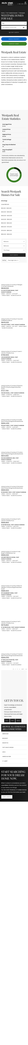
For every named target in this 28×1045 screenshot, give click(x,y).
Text (12, 720)
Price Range (6, 250)
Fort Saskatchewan (7, 747)
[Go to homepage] (9, 4)
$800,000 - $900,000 (6, 234)
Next (23, 669)
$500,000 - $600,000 (6, 223)
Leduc (4, 752)
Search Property (14, 39)
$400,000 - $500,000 (6, 219)
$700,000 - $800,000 (6, 230)
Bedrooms (6, 241)
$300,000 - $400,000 (6, 215)
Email (18, 720)
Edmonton (5, 743)
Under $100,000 (5, 204)
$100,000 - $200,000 (6, 208)
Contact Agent (14, 44)
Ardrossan (5, 734)
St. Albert (5, 761)
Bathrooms (6, 245)
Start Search (6, 797)
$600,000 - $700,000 (6, 226)
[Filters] (23, 27)
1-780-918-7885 (22, 4)
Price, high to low (12, 260)
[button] (14, 175)
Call (6, 720)
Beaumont (5, 738)
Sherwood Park (6, 756)
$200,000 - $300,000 (6, 212)
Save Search (14, 255)
